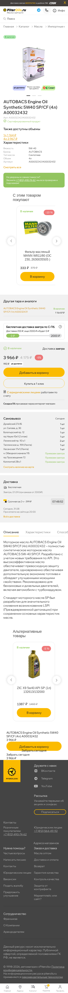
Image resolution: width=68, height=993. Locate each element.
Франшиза (10, 919)
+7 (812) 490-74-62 (26, 180)
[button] (28, 95)
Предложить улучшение (11, 893)
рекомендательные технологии (42, 977)
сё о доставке (11, 516)
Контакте (48, 771)
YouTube (46, 786)
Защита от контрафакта (42, 887)
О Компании (11, 925)
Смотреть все (12, 167)
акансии (9, 879)
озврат (39, 866)
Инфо (61, 10)
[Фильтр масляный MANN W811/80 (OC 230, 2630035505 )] (34, 223)
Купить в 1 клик (34, 383)
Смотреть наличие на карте (18, 467)
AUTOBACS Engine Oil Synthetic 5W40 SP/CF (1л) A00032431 (24, 310)
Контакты (9, 866)
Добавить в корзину (34, 373)
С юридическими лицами (23, 392)
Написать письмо (14, 859)
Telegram (47, 778)
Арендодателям (13, 932)
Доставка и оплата (46, 859)
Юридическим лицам (17, 872)
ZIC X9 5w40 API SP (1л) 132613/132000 (34, 689)
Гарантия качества (46, 872)
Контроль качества (46, 879)
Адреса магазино (46, 843)
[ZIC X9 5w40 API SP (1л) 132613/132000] (34, 662)
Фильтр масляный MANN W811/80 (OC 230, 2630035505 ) (34, 255)
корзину (33, 276)
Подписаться (50, 812)
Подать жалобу (13, 885)
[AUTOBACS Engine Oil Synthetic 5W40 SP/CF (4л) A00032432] (34, 63)
